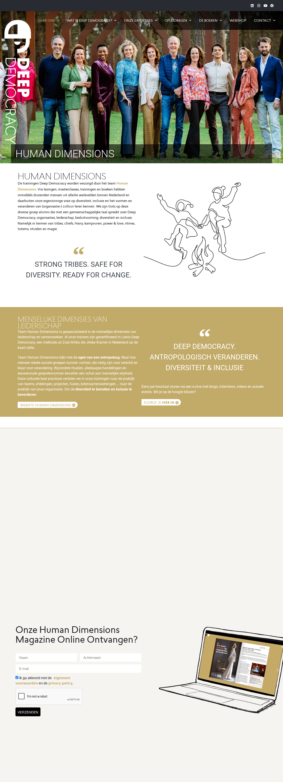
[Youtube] (265, 5)
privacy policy (60, 683)
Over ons (46, 20)
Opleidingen (175, 20)
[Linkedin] (252, 5)
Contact (262, 20)
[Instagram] (258, 5)
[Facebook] (272, 5)
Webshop (237, 20)
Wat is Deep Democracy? (89, 20)
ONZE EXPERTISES (138, 20)
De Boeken (208, 20)
